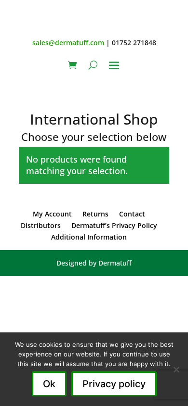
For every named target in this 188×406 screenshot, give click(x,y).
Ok (49, 384)
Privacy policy (114, 384)
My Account (52, 213)
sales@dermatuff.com (68, 42)
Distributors (41, 225)
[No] (176, 369)
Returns (95, 213)
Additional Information (89, 236)
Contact (132, 213)
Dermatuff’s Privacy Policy (114, 225)
